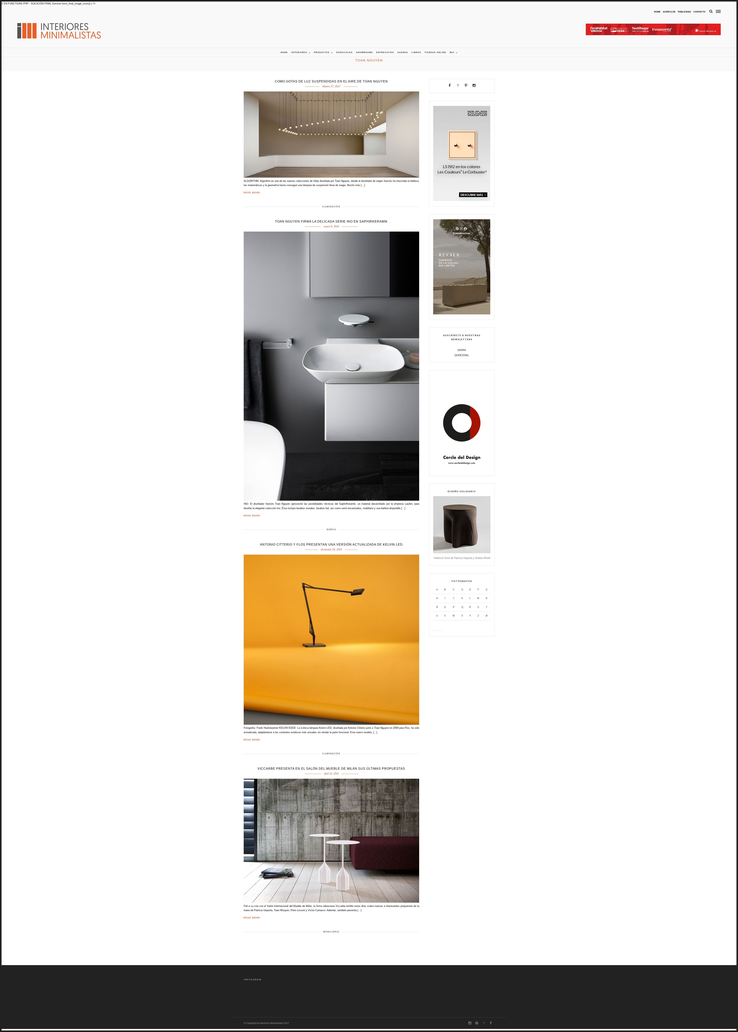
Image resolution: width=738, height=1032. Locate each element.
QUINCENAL (462, 355)
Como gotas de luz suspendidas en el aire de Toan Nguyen (331, 81)
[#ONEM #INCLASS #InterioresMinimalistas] (290, 995)
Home (657, 12)
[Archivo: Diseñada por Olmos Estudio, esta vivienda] (448, 995)
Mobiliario (331, 932)
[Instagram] (474, 85)
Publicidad (684, 12)
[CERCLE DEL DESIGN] (461, 469)
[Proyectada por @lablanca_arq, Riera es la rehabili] (353, 995)
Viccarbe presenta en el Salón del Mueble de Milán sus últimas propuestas (331, 768)
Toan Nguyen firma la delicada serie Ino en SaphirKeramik (331, 221)
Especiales (344, 52)
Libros (416, 52)
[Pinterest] (466, 85)
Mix (452, 52)
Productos (322, 52)
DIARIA (462, 350)
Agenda (402, 52)
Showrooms (364, 52)
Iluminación (331, 206)
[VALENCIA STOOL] (461, 552)
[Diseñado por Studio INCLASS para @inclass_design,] (258, 995)
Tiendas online (435, 52)
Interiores (299, 52)
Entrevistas (385, 52)
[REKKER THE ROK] (461, 313)
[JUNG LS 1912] (461, 200)
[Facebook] (449, 85)
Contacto (699, 12)
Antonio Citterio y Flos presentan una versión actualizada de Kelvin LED (331, 544)
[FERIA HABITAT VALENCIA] (653, 25)
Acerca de (669, 12)
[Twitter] (457, 85)
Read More (252, 192)
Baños (331, 529)
